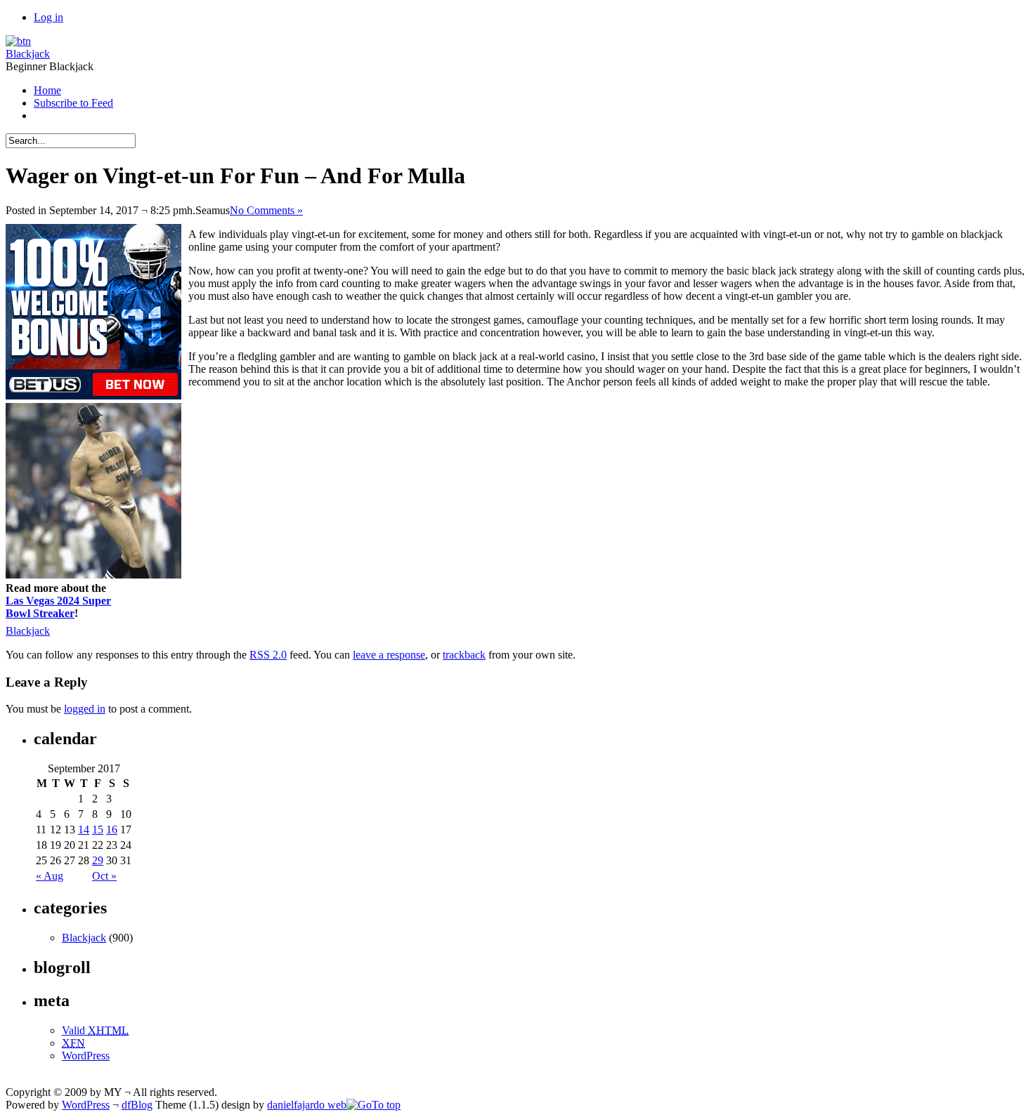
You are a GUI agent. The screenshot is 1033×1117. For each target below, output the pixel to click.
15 (97, 829)
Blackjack (28, 54)
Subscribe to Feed (73, 103)
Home (47, 90)
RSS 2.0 (268, 655)
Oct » (104, 876)
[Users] (18, 41)
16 (111, 829)
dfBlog (137, 1105)
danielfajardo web (306, 1105)
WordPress (86, 1056)
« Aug (49, 876)
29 (97, 860)
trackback (464, 655)
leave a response (389, 655)
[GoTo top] (373, 1105)
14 (83, 829)
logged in (84, 709)
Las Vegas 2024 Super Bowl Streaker (58, 607)
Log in (48, 17)
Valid (95, 1030)
